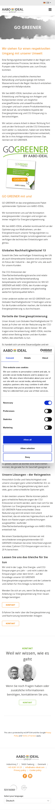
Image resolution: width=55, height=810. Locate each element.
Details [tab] (27, 358)
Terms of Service (29, 736)
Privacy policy (20, 770)
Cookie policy (35, 770)
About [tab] (45, 358)
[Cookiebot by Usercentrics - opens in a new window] (40, 350)
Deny (27, 457)
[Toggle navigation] (50, 9)
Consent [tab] (10, 358)
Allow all (27, 440)
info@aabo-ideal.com (34, 767)
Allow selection (27, 448)
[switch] (48, 411)
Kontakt (10, 605)
